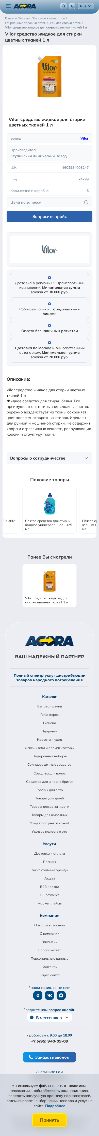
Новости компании (49, 925)
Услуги (49, 843)
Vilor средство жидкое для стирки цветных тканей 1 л (46, 600)
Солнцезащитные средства (49, 764)
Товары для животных (49, 815)
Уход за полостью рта (49, 831)
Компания (49, 915)
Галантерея (49, 714)
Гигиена (49, 723)
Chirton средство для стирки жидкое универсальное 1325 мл (48, 525)
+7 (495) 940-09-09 (49, 1041)
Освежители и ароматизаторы (49, 748)
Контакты (49, 967)
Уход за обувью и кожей (49, 823)
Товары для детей (49, 798)
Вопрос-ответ (49, 950)
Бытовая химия (49, 706)
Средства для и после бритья (49, 782)
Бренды (49, 862)
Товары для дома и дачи (49, 806)
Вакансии (50, 942)
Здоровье (49, 731)
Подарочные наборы (49, 756)
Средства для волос (50, 773)
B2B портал (49, 887)
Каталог (49, 696)
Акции (49, 878)
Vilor (84, 138)
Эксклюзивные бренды (49, 870)
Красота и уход (49, 739)
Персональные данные (49, 958)
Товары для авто (49, 790)
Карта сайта (50, 975)
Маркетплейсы (50, 903)
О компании (49, 933)
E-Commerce (49, 895)
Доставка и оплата (49, 853)
